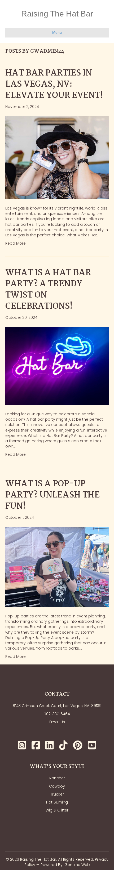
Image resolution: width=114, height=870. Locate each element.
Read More (15, 243)
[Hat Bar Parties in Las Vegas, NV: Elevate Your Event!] (57, 157)
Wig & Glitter (57, 810)
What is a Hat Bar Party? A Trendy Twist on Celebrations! (48, 289)
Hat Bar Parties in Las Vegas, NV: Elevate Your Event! (54, 84)
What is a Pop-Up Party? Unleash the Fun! (52, 495)
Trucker (57, 794)
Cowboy (57, 786)
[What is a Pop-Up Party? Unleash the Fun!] (57, 566)
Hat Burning (57, 802)
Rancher (57, 778)
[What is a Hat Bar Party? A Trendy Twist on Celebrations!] (57, 365)
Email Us (57, 722)
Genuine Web (77, 864)
